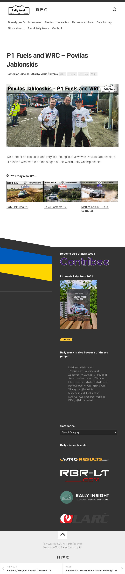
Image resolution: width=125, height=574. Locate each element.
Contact (57, 28)
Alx (80, 547)
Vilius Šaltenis (49, 74)
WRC (93, 74)
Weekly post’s (16, 22)
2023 (62, 74)
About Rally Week (38, 28)
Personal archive (82, 22)
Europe (72, 74)
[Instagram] (45, 9)
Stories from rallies (57, 22)
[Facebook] (37, 9)
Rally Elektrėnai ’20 (17, 206)
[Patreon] (41, 9)
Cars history (104, 22)
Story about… (16, 28)
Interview (83, 74)
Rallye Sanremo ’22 (55, 206)
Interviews (34, 22)
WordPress (61, 547)
